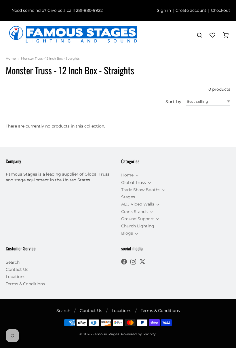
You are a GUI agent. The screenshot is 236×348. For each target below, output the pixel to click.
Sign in (164, 10)
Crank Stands (134, 211)
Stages (128, 196)
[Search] (199, 35)
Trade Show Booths (140, 189)
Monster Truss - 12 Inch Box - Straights (50, 58)
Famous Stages (105, 334)
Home (11, 58)
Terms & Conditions (25, 283)
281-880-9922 (89, 10)
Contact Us (17, 269)
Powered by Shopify (138, 334)
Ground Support (137, 218)
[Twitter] (142, 262)
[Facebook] (124, 262)
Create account (191, 10)
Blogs (127, 233)
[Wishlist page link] (212, 35)
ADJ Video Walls (137, 204)
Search (13, 262)
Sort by (173, 102)
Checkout (220, 10)
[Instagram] (133, 262)
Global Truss (133, 182)
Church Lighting (137, 226)
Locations (15, 276)
